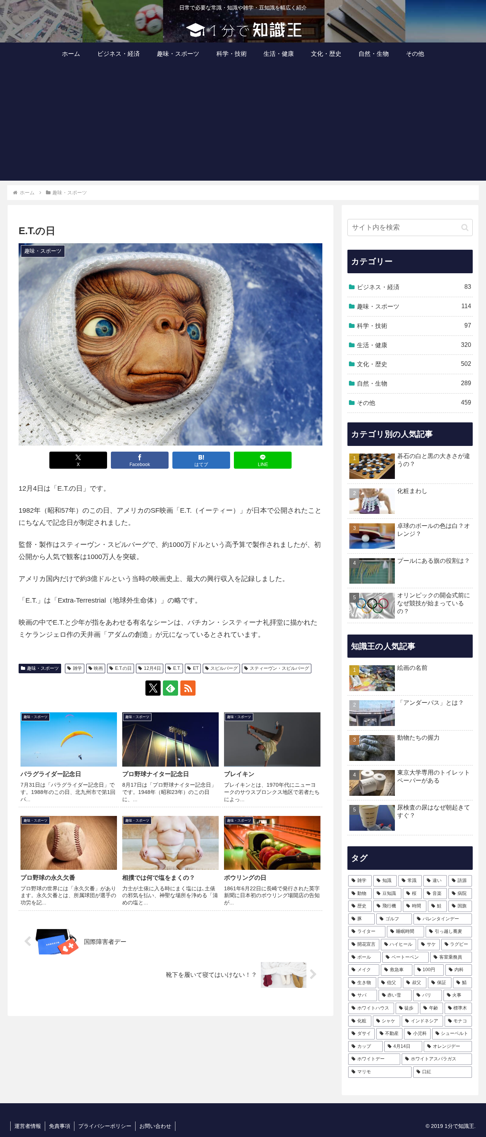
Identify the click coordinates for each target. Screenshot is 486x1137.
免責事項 (59, 1126)
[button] (465, 227)
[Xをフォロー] (153, 688)
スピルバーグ (224, 668)
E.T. (177, 668)
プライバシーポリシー (104, 1126)
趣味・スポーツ (43, 668)
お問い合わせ (155, 1126)
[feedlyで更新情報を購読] (170, 688)
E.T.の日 (123, 668)
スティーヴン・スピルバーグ (279, 668)
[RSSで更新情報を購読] (188, 688)
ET (196, 668)
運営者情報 (27, 1126)
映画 (98, 668)
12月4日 (152, 668)
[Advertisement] (243, 127)
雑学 (77, 668)
